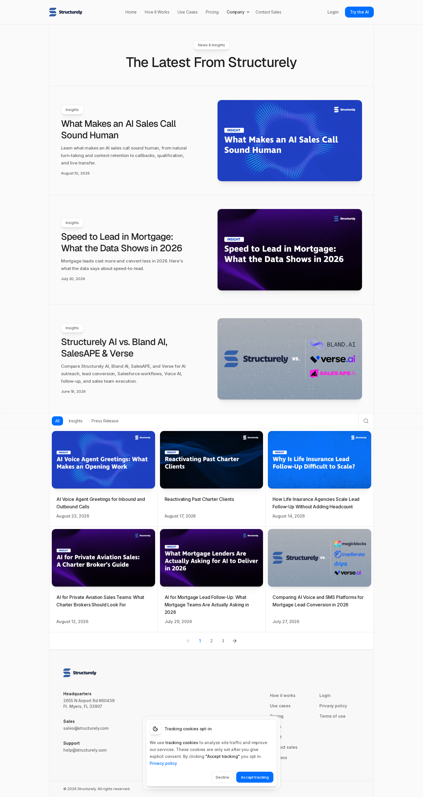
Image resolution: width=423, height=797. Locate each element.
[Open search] (366, 420)
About (276, 736)
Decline (222, 777)
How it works (283, 695)
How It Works (157, 11)
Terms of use (332, 716)
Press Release (105, 420)
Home (131, 11)
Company (236, 11)
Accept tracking (255, 777)
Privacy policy (333, 705)
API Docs (278, 757)
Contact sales (284, 747)
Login (333, 11)
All (57, 420)
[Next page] (234, 641)
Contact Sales (268, 11)
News (275, 726)
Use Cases (188, 11)
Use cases (280, 705)
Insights (76, 420)
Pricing (212, 11)
